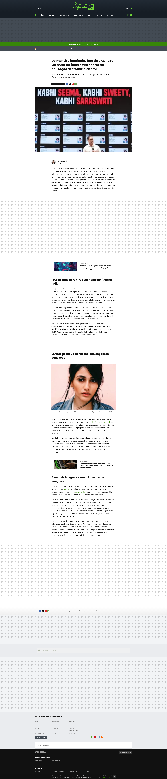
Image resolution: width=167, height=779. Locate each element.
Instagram (128, 15)
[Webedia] (40, 752)
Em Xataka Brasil (84, 263)
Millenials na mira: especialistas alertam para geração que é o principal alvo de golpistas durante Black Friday (95, 268)
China (51, 49)
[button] (62, 161)
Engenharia (72, 722)
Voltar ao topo (124, 752)
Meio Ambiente (78, 15)
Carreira (100, 15)
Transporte (55, 728)
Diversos (37, 725)
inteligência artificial (101, 422)
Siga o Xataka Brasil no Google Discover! (82, 44)
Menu (40, 9)
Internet (87, 611)
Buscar (128, 745)
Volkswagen (63, 49)
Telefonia (90, 15)
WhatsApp (131, 15)
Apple (70, 49)
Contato (87, 771)
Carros (54, 733)
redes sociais (80, 492)
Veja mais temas (41, 737)
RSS (102, 736)
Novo (127, 9)
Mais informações (105, 777)
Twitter (70, 84)
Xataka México (56, 760)
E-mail (75, 84)
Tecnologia (52, 15)
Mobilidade (111, 15)
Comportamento (40, 733)
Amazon (77, 49)
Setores (54, 725)
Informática (64, 15)
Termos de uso (73, 771)
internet (67, 489)
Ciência (42, 15)
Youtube (95, 736)
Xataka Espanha (39, 760)
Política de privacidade (58, 771)
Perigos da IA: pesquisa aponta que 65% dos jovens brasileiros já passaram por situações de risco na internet (96, 465)
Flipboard (73, 84)
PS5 (57, 49)
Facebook (67, 84)
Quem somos (38, 771)
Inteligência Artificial (76, 611)
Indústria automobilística (73, 729)
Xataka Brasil (83, 6)
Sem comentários (59, 84)
